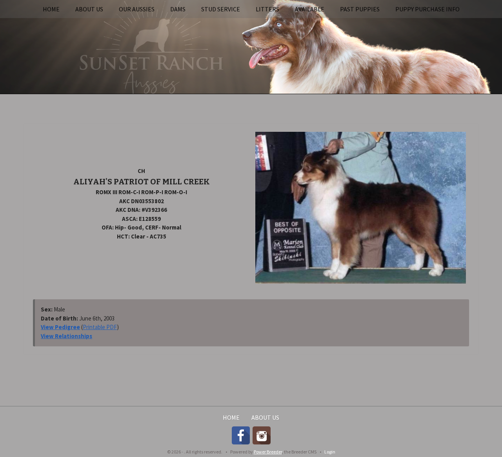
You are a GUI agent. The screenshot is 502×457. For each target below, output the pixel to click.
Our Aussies (137, 9)
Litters (267, 9)
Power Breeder (268, 452)
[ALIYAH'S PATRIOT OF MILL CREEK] (360, 207)
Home (51, 9)
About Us (89, 9)
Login (329, 452)
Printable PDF (100, 327)
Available (309, 9)
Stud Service (220, 9)
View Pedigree (60, 327)
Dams (178, 9)
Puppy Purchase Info (427, 9)
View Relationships (66, 336)
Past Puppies (360, 9)
